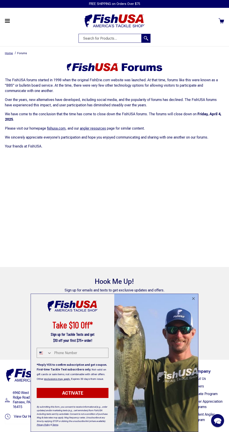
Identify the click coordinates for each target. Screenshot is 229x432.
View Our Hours (25, 416)
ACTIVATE (72, 393)
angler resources (93, 128)
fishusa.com (56, 128)
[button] (217, 420)
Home (9, 53)
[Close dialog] (193, 298)
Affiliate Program (205, 394)
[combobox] (44, 353)
